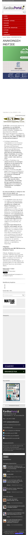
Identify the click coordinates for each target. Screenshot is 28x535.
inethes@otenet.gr (18, 213)
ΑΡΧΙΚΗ (5, 16)
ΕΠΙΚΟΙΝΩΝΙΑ (7, 34)
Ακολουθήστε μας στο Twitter (11, 433)
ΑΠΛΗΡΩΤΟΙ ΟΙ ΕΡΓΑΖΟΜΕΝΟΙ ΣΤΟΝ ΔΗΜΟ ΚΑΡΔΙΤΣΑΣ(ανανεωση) (15, 513)
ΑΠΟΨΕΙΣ (6, 18)
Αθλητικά (8, 476)
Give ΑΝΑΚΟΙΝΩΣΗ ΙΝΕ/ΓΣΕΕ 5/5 (8, 269)
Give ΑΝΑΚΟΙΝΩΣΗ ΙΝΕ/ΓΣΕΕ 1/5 (3, 269)
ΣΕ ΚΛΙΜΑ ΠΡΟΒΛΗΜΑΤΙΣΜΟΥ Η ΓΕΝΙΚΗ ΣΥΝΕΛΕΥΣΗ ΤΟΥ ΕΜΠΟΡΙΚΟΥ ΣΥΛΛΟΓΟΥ (14, 521)
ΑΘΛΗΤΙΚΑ (6, 25)
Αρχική (4, 37)
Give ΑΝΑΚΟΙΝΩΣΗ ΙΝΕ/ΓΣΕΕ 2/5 (4, 269)
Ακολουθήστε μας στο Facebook (12, 435)
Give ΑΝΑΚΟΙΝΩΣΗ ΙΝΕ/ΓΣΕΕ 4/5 (7, 269)
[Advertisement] (14, 95)
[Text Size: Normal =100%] (4, 288)
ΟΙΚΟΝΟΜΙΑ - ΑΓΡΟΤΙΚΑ (9, 20)
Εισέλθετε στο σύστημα (9, 274)
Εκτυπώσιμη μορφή (21, 115)
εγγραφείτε (18, 274)
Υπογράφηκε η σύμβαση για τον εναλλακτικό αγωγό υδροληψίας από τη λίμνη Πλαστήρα (16, 467)
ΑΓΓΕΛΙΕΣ (6, 30)
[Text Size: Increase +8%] (4, 285)
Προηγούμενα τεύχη (7, 459)
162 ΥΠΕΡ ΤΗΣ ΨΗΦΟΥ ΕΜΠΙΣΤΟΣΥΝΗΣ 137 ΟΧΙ (12, 499)
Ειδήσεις (9, 37)
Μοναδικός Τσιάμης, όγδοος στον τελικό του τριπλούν (15, 488)
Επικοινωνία (21, 532)
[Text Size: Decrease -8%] (4, 286)
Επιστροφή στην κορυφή (14, 405)
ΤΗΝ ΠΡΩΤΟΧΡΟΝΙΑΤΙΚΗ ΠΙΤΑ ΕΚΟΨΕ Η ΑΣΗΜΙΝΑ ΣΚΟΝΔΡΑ (16, 506)
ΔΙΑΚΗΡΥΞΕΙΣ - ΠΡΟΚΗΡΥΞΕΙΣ (10, 27)
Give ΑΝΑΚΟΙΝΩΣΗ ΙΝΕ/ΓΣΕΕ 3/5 (6, 269)
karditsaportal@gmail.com (13, 422)
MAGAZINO (6, 23)
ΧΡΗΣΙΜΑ (6, 32)
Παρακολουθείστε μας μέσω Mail (12, 438)
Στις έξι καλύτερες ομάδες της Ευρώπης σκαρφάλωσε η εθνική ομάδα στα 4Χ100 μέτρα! (14, 481)
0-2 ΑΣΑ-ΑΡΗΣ (10, 474)
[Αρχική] (14, 7)
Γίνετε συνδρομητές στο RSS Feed (12, 430)
